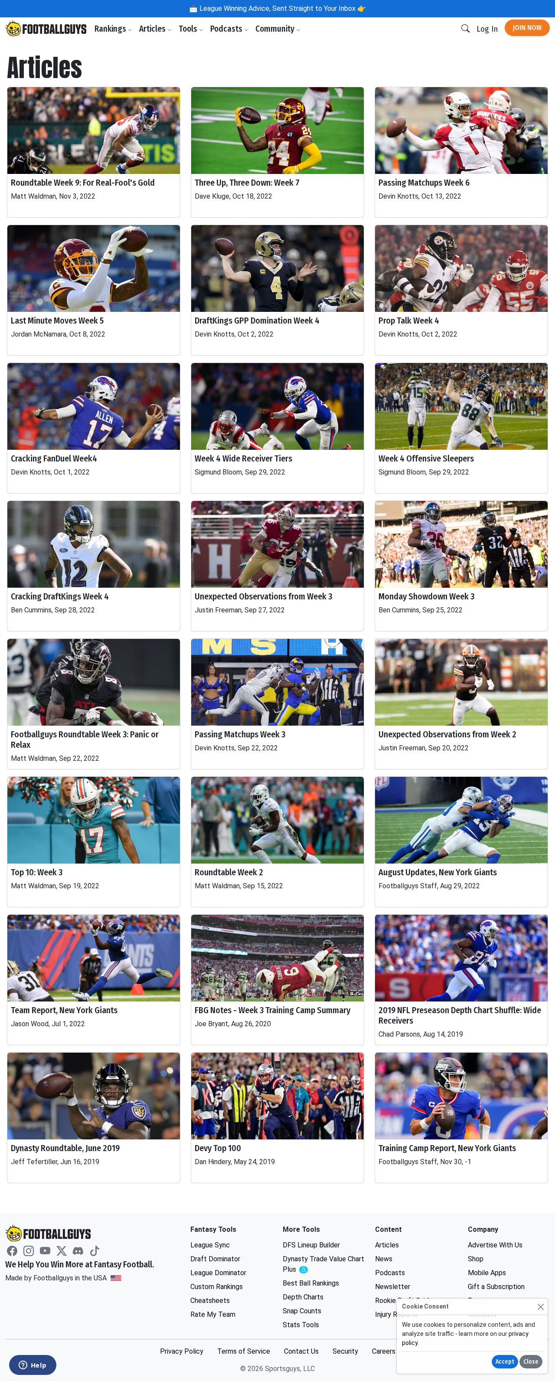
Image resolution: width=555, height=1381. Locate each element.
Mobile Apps (487, 1273)
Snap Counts (302, 1311)
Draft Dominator (215, 1259)
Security (345, 1351)
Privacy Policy (181, 1351)
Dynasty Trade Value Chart (323, 1264)
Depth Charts (303, 1297)
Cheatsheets (210, 1300)
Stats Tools (301, 1325)
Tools (189, 29)
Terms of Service (243, 1351)
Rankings (111, 29)
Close (531, 1361)
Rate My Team (212, 1314)
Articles (153, 29)
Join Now (527, 27)
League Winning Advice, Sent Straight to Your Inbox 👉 (282, 8)
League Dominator (218, 1273)
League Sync (210, 1245)
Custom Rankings (216, 1287)
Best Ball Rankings (311, 1283)
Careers (383, 1351)
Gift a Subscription (496, 1287)
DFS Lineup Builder (311, 1245)
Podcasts (227, 29)
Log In (487, 29)
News (383, 1259)
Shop (475, 1259)
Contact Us (301, 1351)
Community (275, 29)
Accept (505, 1361)
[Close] (540, 1306)
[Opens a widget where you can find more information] (32, 1366)
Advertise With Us (495, 1245)
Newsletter (392, 1287)
